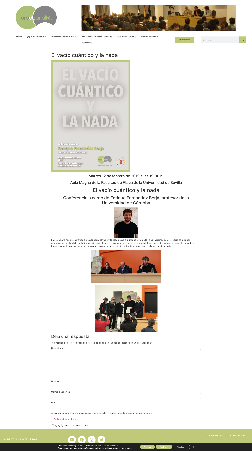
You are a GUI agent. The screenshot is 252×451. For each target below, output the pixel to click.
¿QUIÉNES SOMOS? (36, 37)
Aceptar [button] (147, 447)
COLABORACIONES (126, 37)
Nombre (55, 381)
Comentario (58, 348)
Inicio (19, 37)
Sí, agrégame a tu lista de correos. (71, 425)
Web (53, 402)
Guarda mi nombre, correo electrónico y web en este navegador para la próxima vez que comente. (103, 413)
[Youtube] (72, 440)
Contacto (87, 43)
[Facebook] (82, 440)
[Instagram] (92, 440)
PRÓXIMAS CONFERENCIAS (64, 37)
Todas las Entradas (214, 435)
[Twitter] (101, 440)
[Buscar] (242, 39)
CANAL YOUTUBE (149, 37)
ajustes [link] (128, 448)
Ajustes (180, 447)
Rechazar (164, 447)
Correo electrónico (60, 392)
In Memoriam (237, 435)
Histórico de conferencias (97, 37)
